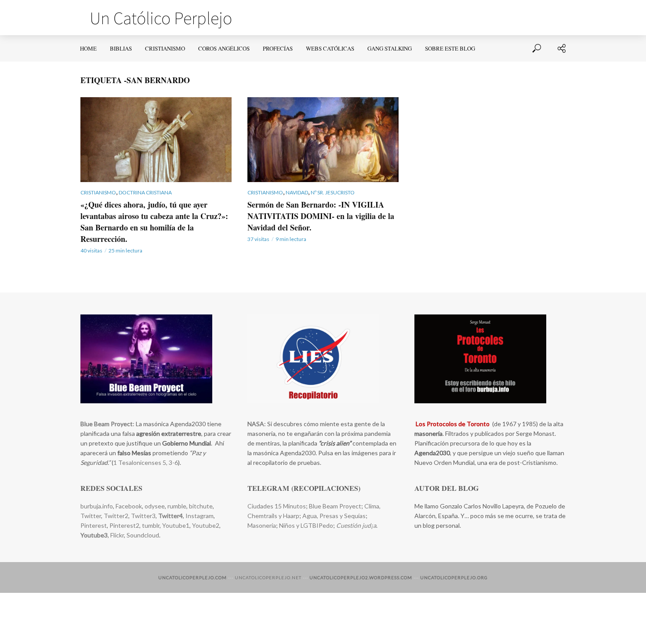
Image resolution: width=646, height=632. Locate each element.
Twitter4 (170, 515)
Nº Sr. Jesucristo (333, 192)
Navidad (297, 192)
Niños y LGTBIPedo (306, 525)
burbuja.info (96, 506)
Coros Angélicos (224, 48)
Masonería (261, 525)
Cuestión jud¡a (356, 525)
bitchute (201, 506)
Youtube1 (175, 525)
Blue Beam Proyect (335, 506)
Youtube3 (94, 535)
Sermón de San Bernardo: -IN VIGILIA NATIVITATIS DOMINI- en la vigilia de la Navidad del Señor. (320, 216)
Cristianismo (165, 48)
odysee (155, 506)
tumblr (151, 525)
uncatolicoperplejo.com (192, 577)
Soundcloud (143, 535)
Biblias (121, 48)
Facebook (129, 506)
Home (88, 48)
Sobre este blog (450, 48)
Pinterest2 (124, 525)
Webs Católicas (330, 48)
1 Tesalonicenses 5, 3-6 (145, 462)
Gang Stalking (389, 48)
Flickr (117, 535)
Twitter (90, 515)
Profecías (278, 48)
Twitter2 (116, 515)
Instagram (199, 515)
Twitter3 (143, 515)
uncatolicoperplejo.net (268, 577)
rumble (176, 506)
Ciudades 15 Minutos (276, 506)
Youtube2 (205, 525)
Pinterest (93, 525)
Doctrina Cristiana (145, 192)
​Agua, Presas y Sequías (334, 515)
